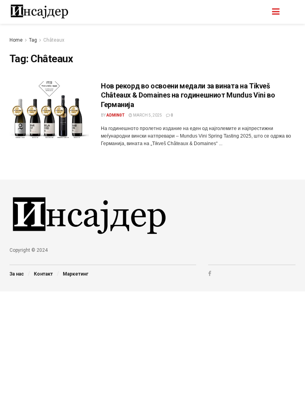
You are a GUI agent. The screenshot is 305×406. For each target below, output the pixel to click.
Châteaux (53, 40)
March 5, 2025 (147, 115)
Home (16, 40)
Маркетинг (75, 274)
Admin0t (115, 115)
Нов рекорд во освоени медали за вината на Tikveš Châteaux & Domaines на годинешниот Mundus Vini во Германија (188, 95)
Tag (33, 40)
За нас (17, 274)
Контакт (43, 274)
